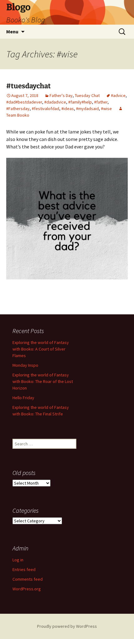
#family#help (80, 102)
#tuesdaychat (28, 86)
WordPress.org (26, 589)
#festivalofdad (45, 108)
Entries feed (24, 569)
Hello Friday (23, 397)
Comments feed (27, 579)
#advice (118, 95)
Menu (12, 31)
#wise (106, 108)
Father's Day (61, 95)
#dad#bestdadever (24, 102)
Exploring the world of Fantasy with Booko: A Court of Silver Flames (40, 349)
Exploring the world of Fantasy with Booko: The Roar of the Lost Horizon (42, 381)
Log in (17, 560)
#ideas (67, 108)
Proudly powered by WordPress (67, 626)
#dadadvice (55, 102)
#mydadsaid (87, 108)
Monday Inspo (25, 365)
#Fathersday (18, 108)
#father (101, 102)
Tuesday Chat (87, 95)
